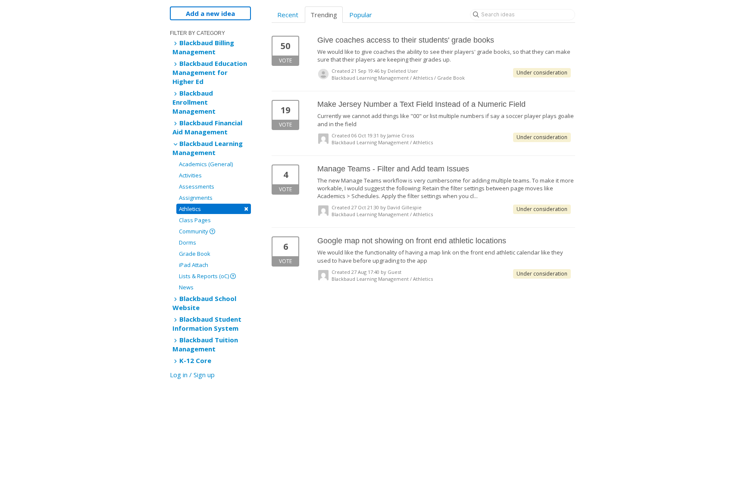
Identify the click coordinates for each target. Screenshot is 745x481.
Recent (287, 14)
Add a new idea (210, 13)
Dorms (187, 242)
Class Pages (195, 220)
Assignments (196, 198)
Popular (360, 14)
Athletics (213, 209)
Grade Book (194, 254)
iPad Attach (193, 265)
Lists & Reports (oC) (204, 276)
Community (194, 231)
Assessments (196, 186)
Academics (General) (206, 164)
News (186, 287)
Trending (323, 14)
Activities (190, 175)
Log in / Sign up (192, 374)
